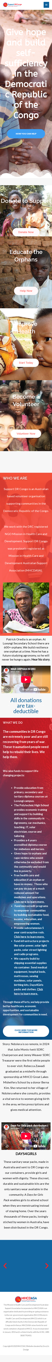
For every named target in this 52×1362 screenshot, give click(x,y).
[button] (5, 1265)
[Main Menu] (46, 5)
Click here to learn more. (29, 901)
